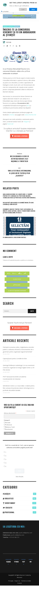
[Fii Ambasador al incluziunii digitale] (16, 226)
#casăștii (6, 494)
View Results (19, 476)
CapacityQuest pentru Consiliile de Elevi (15, 358)
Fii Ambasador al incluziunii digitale (14, 237)
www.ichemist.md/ (30, 115)
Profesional (8, 425)
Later (23, 9)
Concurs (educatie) (8, 26)
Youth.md (8, 42)
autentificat (13, 260)
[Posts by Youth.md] (4, 42)
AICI (28, 105)
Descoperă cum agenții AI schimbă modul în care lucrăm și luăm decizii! (18, 203)
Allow (33, 9)
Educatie (17, 26)
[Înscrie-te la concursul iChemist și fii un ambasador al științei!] (19, 56)
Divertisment (9, 429)
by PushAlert (6, 11)
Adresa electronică (10, 413)
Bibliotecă (8, 498)
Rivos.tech (19, 577)
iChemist (11, 115)
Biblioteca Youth (10, 427)
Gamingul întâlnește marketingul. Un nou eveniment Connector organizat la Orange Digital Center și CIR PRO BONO (18, 367)
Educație (7, 422)
